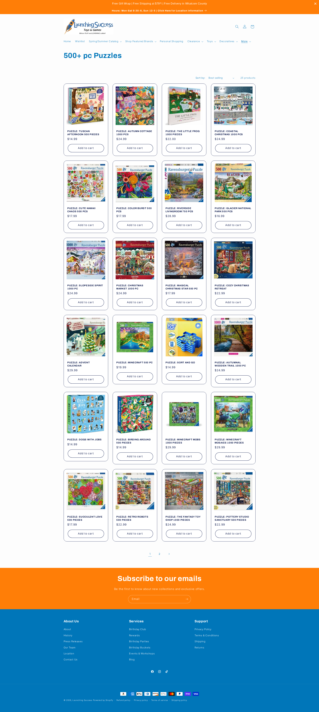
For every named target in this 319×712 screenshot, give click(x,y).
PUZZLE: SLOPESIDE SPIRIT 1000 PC (85, 287)
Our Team (70, 647)
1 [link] (150, 554)
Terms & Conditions (207, 635)
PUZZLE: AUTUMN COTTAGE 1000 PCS (134, 132)
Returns (199, 647)
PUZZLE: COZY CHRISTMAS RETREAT (232, 287)
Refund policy (123, 700)
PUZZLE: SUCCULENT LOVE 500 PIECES (85, 518)
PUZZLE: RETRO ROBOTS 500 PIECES (132, 518)
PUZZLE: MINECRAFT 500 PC (134, 362)
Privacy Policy (203, 629)
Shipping (200, 641)
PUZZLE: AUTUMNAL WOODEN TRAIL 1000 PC (230, 364)
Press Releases (73, 641)
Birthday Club (137, 629)
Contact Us (71, 659)
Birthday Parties (139, 641)
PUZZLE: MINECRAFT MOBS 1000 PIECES (183, 441)
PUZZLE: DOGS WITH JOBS (84, 439)
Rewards (134, 635)
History (68, 635)
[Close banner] (315, 4)
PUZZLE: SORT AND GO (180, 362)
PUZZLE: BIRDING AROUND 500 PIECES (133, 441)
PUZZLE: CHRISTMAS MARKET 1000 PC (129, 287)
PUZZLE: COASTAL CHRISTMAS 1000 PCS (229, 132)
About (67, 629)
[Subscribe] (187, 599)
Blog (132, 659)
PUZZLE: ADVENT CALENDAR (78, 364)
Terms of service (159, 700)
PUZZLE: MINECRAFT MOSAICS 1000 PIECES (229, 441)
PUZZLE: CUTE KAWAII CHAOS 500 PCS (81, 210)
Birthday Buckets (140, 647)
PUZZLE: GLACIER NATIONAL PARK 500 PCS (233, 210)
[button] (105, 41)
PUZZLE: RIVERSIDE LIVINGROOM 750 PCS (179, 210)
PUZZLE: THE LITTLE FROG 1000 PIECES (182, 132)
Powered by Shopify (103, 700)
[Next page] (169, 554)
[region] (159, 3)
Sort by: (200, 77)
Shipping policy (179, 700)
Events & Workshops (142, 653)
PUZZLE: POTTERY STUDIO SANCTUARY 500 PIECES (232, 518)
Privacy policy (141, 700)
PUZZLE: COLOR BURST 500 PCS (134, 210)
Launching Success (82, 700)
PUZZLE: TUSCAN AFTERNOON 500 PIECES (83, 132)
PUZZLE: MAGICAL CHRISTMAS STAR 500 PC (181, 287)
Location (69, 653)
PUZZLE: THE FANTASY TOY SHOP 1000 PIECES (182, 518)
